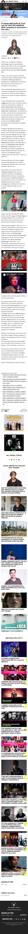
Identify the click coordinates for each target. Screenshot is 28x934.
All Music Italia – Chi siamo (6, 922)
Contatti (13, 922)
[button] (17, 58)
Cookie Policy (8, 923)
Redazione (4, 56)
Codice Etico (18, 922)
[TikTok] (25, 919)
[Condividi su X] (13, 58)
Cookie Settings (20, 923)
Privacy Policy (23, 922)
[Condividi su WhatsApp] (8, 58)
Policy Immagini (13, 923)
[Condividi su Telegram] (15, 58)
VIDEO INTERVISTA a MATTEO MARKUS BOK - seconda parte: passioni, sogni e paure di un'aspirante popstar (14, 394)
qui (7, 64)
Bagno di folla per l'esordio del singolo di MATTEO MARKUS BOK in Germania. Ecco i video (14, 381)
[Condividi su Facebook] (10, 58)
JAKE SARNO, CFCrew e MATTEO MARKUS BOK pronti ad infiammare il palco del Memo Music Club (14, 387)
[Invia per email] (19, 58)
